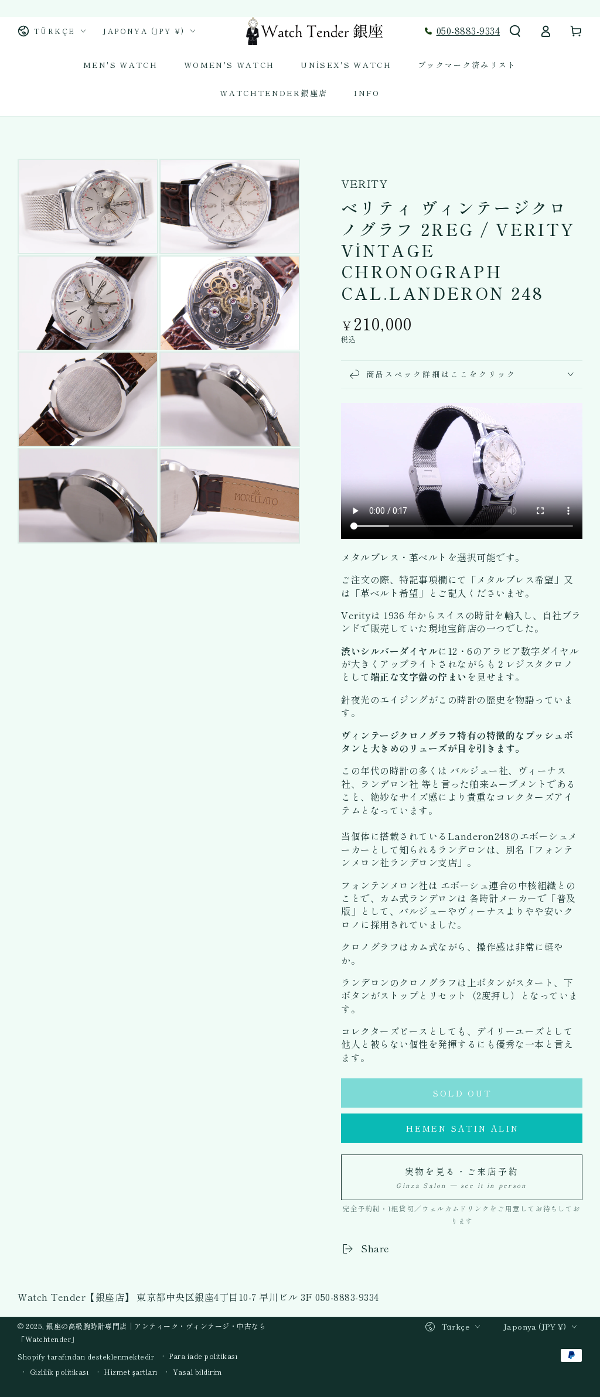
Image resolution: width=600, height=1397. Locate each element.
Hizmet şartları (131, 1371)
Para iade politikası (203, 1356)
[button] (515, 31)
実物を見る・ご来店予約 (461, 1177)
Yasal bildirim (197, 1371)
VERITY (364, 183)
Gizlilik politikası (60, 1371)
